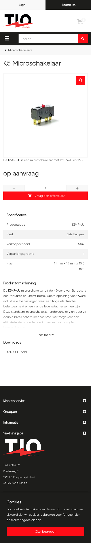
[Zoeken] (83, 38)
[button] (45, 401)
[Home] (19, 21)
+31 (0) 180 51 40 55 (15, 483)
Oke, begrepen (45, 532)
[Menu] (7, 38)
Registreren (69, 4)
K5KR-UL (17, 352)
